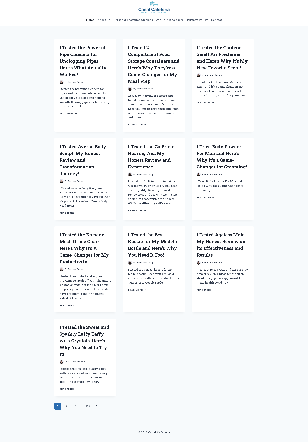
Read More (68, 113)
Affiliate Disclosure (170, 20)
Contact (216, 20)
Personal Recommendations (133, 20)
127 (88, 406)
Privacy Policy (197, 20)
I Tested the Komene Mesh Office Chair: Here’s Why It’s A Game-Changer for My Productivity (84, 248)
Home (90, 20)
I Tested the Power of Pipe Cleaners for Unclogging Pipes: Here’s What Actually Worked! (83, 61)
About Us (104, 20)
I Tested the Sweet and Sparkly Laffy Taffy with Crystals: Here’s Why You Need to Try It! (84, 340)
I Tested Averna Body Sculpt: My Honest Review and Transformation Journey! (83, 160)
